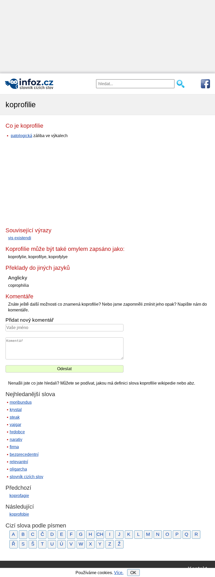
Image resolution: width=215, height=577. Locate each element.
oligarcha (18, 469)
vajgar (15, 424)
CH (99, 534)
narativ (16, 439)
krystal (16, 409)
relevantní (19, 462)
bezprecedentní (24, 454)
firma (14, 447)
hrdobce (17, 432)
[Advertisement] (107, 36)
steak (15, 417)
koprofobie (19, 514)
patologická (21, 135)
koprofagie (19, 495)
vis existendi (19, 238)
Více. (118, 572)
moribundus (21, 402)
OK (133, 572)
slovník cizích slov (26, 476)
